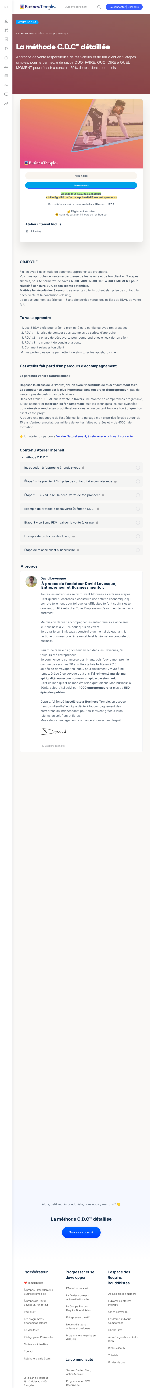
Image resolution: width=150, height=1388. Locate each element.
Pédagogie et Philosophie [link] (38, 1337)
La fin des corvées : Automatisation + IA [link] (77, 1297)
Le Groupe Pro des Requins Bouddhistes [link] (78, 1308)
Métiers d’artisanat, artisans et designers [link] (78, 1326)
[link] (6, 57)
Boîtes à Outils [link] (116, 1348)
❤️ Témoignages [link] (33, 1282)
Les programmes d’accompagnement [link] (35, 1320)
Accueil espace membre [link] (122, 1293)
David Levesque (53, 578)
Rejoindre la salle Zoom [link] (37, 1358)
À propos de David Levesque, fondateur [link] (36, 1302)
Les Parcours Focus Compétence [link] (119, 1320)
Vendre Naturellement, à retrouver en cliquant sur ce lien (95, 436)
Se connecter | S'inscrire (124, 6)
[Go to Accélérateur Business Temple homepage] (38, 6)
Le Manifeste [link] (31, 1329)
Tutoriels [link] (113, 1355)
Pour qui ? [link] (29, 1311)
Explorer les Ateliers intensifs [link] (119, 1302)
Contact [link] (28, 1351)
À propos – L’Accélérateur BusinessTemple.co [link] (38, 1291)
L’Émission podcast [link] (77, 1288)
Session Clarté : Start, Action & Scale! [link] (78, 1372)
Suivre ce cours (81, 185)
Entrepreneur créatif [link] (77, 1317)
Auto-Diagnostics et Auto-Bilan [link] (123, 1339)
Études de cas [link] (116, 1362)
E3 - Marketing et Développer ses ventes (41, 33)
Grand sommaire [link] (117, 1311)
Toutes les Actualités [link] (36, 1344)
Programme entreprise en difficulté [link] (81, 1337)
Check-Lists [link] (115, 1329)
